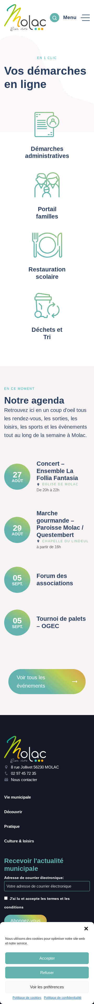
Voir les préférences (47, 987)
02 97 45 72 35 (23, 773)
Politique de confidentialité (62, 998)
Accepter (47, 958)
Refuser (47, 972)
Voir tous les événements (31, 682)
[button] (86, 928)
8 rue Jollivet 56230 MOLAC (35, 767)
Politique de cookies (27, 998)
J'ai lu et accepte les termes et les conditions (37, 902)
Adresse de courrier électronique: (34, 878)
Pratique (12, 826)
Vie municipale (17, 797)
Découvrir (13, 812)
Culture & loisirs (19, 841)
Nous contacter (24, 779)
